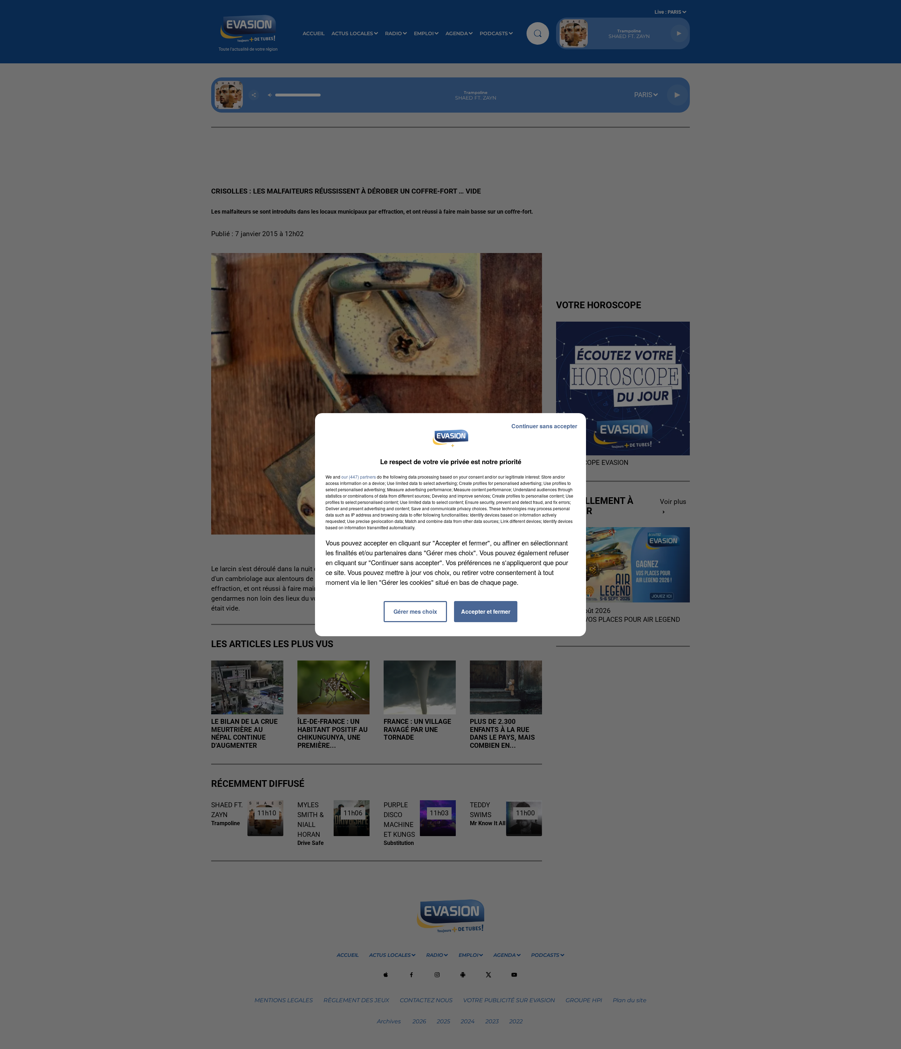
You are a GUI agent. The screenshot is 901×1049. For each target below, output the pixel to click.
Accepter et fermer (485, 611)
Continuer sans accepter (544, 426)
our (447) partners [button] (358, 477)
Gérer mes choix (415, 611)
